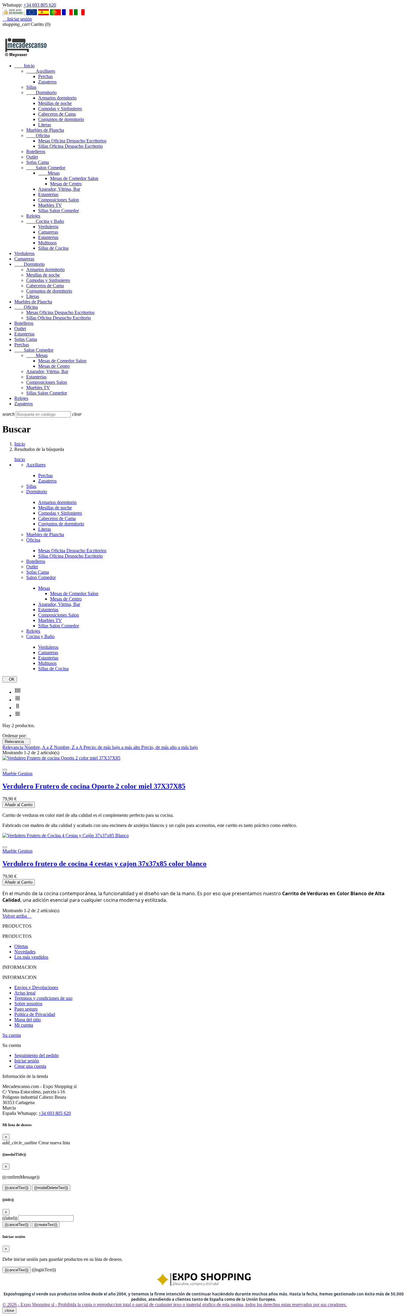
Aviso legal (24, 992)
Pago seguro (26, 1008)
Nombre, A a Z (39, 747)
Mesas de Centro (66, 183)
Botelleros (35, 151)
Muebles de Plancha (45, 130)
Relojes (33, 215)
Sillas (31, 87)
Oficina (38, 135)
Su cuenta (11, 1035)
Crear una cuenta (30, 1066)
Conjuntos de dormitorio (61, 119)
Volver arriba (17, 915)
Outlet (32, 156)
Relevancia (16, 741)
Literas (44, 124)
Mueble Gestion (17, 773)
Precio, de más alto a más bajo (169, 747)
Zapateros (47, 81)
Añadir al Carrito (18, 805)
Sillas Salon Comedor (58, 210)
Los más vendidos (31, 957)
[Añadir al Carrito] (4, 770)
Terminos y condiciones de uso (43, 998)
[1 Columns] (17, 715)
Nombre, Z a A (68, 747)
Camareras (48, 232)
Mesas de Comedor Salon (74, 178)
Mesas (49, 173)
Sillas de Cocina (53, 248)
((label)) (9, 1218)
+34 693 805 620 (40, 4)
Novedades (24, 951)
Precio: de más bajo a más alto (112, 747)
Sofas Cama (37, 162)
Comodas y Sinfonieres (60, 108)
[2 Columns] (17, 707)
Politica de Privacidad (34, 1014)
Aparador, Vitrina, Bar (59, 189)
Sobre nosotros (28, 1003)
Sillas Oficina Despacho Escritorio (70, 146)
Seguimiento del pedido (36, 1055)
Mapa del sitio (27, 1019)
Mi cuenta (23, 1025)
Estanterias (48, 194)
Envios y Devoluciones (36, 987)
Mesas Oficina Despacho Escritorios (72, 140)
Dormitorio (41, 92)
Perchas (45, 76)
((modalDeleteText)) (51, 1187)
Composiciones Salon (58, 199)
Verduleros (48, 226)
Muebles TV (50, 205)
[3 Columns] (17, 699)
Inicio (24, 65)
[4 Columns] (17, 692)
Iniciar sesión (26, 1060)
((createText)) (45, 1224)
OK (10, 679)
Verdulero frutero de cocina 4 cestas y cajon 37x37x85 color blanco (104, 863)
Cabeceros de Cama (57, 114)
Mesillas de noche (55, 103)
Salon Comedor (45, 167)
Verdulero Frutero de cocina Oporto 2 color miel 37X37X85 (93, 786)
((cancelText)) (16, 1187)
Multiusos (47, 242)
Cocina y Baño (45, 221)
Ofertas (21, 946)
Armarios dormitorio (57, 97)
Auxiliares (40, 71)
